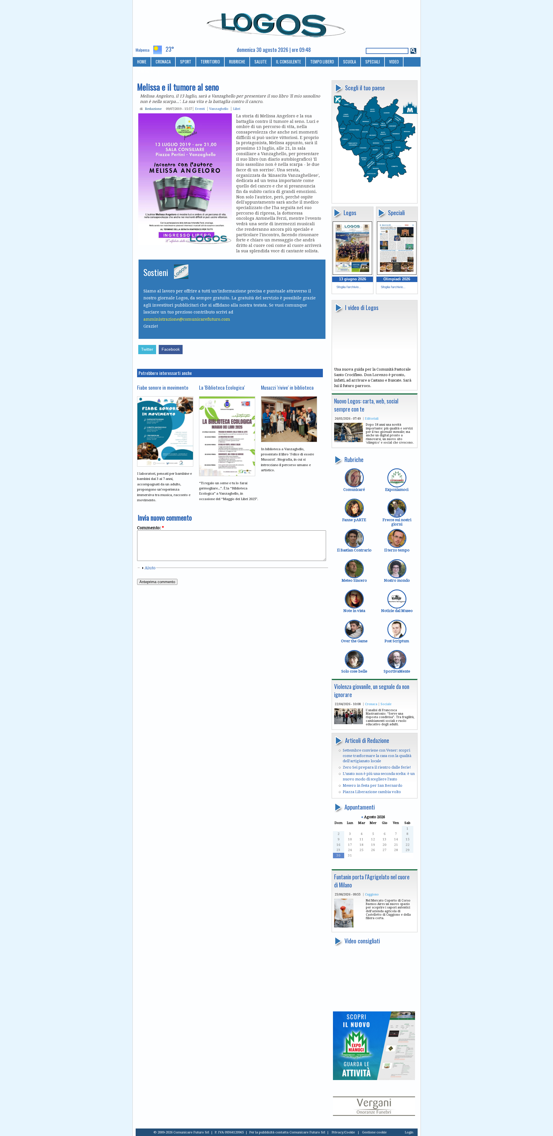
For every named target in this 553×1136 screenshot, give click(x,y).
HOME (141, 62)
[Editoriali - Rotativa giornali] (348, 441)
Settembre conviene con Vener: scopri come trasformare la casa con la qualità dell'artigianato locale (377, 755)
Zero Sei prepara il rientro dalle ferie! (377, 767)
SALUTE (260, 62)
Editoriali (371, 418)
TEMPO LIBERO (322, 62)
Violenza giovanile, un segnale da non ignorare (371, 690)
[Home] (277, 23)
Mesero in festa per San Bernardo (372, 785)
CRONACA (163, 62)
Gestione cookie (374, 1132)
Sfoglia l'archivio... (348, 287)
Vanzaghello (218, 109)
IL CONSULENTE (288, 62)
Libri (236, 109)
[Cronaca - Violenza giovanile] (348, 723)
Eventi (200, 109)
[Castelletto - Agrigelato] (343, 926)
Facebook (171, 349)
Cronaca (371, 704)
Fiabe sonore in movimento (162, 387)
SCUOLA (349, 62)
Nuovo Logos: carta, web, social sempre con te (366, 405)
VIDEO (394, 62)
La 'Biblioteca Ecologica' (222, 387)
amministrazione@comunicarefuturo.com (186, 319)
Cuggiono (372, 894)
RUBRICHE (237, 62)
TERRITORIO (210, 62)
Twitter (147, 349)
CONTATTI (145, 71)
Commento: (150, 527)
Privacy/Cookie (343, 1132)
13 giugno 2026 (352, 279)
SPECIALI (372, 62)
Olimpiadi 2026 (396, 279)
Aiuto (150, 568)
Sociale (385, 704)
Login (409, 1132)
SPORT (185, 62)
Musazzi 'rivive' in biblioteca (287, 387)
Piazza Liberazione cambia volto (372, 792)
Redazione (153, 109)
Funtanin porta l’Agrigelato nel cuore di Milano (372, 881)
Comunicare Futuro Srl (307, 1132)
